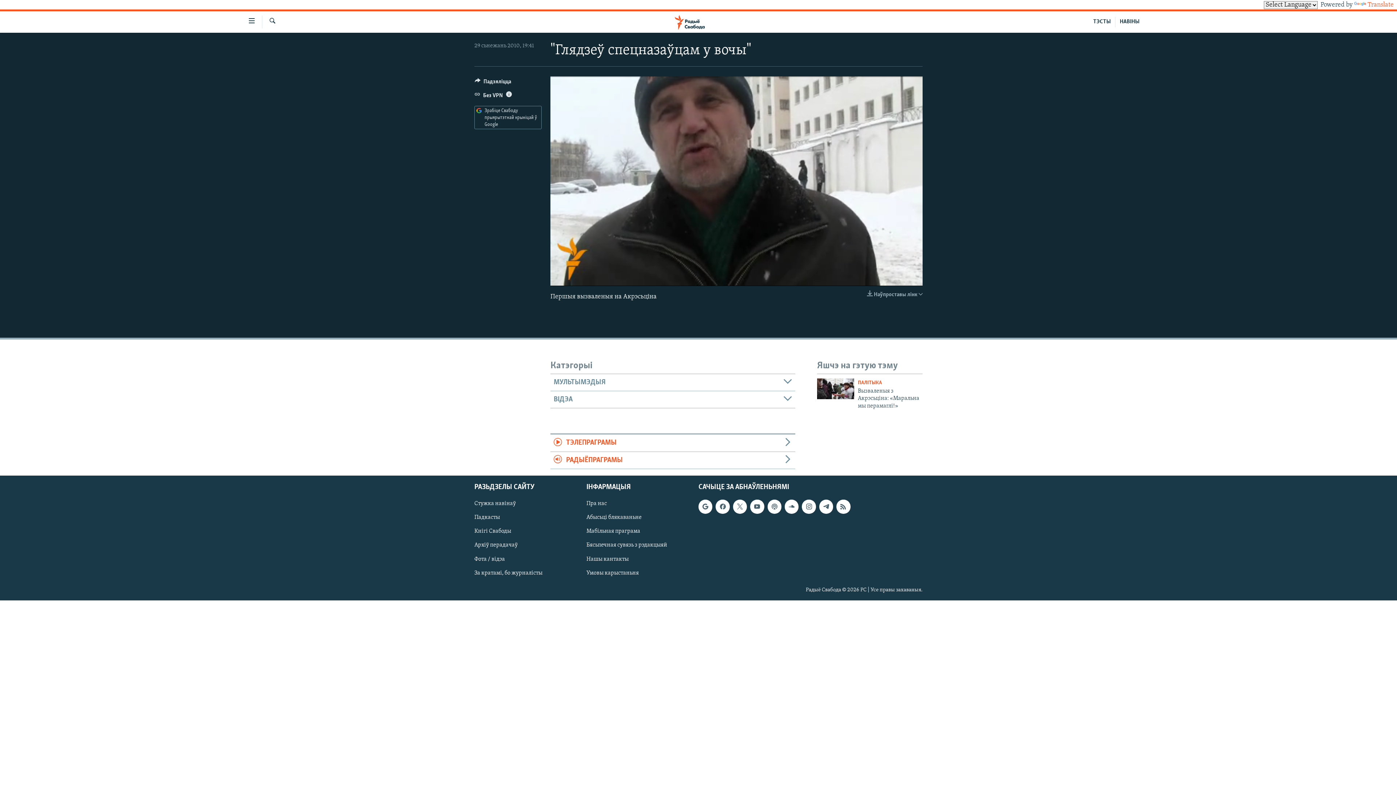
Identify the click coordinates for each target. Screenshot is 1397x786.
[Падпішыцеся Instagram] (809, 506)
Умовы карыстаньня (612, 573)
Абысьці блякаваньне (614, 517)
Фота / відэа (489, 559)
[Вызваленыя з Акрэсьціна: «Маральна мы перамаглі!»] (835, 388)
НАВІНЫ (1129, 22)
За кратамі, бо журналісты (508, 573)
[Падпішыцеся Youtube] (757, 506)
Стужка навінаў (495, 504)
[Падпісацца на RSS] (843, 506)
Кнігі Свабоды (492, 531)
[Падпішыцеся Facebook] (722, 506)
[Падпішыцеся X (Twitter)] (740, 506)
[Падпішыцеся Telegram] (826, 506)
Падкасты (487, 517)
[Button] (493, 83)
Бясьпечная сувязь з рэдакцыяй (626, 545)
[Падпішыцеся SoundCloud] (792, 506)
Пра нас (596, 504)
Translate (1381, 5)
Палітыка (870, 383)
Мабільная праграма (613, 531)
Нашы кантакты (607, 559)
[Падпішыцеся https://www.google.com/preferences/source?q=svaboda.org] (705, 506)
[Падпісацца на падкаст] (774, 506)
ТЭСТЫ (1102, 22)
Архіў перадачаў (496, 545)
